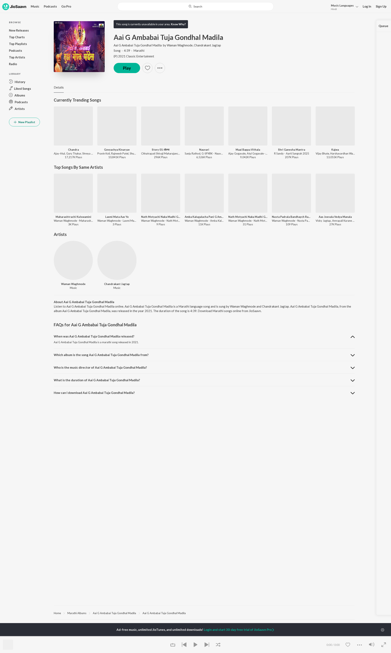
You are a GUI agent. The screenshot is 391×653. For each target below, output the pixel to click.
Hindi (334, 9)
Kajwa (335, 149)
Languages (342, 5)
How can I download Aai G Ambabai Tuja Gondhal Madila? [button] (94, 392)
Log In (367, 6)
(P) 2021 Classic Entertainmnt (134, 56)
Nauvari (204, 149)
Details (59, 87)
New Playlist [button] (26, 122)
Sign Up (381, 6)
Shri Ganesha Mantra (291, 149)
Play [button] (127, 68)
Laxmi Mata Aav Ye (117, 216)
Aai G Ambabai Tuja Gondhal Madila (138, 45)
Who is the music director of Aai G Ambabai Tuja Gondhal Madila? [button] (100, 367)
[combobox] (195, 6)
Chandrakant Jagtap (207, 45)
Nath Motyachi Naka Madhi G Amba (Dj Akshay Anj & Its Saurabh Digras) (247, 216)
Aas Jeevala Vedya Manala (335, 216)
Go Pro (66, 6)
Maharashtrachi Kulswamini (73, 216)
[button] (343, 7)
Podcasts (50, 6)
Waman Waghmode (180, 45)
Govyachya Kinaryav (117, 149)
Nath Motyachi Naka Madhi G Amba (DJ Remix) (160, 216)
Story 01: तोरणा (160, 149)
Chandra (73, 149)
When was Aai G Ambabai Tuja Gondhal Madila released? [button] (94, 336)
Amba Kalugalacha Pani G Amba (204, 216)
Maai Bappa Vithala (248, 149)
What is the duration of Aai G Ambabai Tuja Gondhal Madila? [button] (97, 380)
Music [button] (35, 6)
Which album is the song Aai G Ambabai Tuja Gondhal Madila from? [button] (101, 355)
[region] (204, 613)
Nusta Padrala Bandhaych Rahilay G (291, 216)
